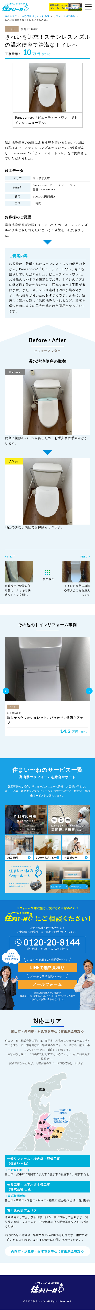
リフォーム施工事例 (64, 16)
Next (89, 691)
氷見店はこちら (56, 886)
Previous (6, 691)
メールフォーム (47, 984)
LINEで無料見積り (47, 967)
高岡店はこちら (75, 886)
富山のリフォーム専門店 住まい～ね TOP (27, 16)
